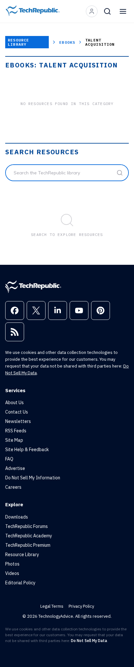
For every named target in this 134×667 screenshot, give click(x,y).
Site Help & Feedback (27, 449)
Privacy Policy (81, 606)
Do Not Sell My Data (89, 640)
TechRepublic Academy (28, 536)
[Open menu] (123, 11)
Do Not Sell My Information (32, 478)
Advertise (15, 468)
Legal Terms (51, 606)
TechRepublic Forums (26, 526)
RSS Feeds (15, 431)
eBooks (67, 42)
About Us (14, 402)
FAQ (9, 459)
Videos (12, 573)
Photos (12, 564)
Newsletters (18, 421)
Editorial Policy (20, 583)
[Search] (107, 11)
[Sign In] (92, 11)
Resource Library (18, 42)
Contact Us (16, 412)
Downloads (16, 517)
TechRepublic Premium (27, 545)
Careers (13, 487)
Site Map (14, 440)
